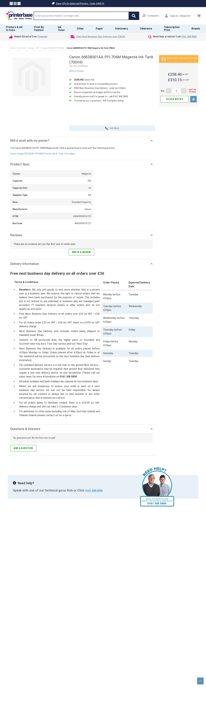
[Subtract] (168, 90)
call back (114, 128)
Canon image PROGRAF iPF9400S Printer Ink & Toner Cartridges (42, 153)
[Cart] (199, 16)
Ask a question (23, 448)
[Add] (183, 90)
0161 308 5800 (189, 37)
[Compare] (193, 99)
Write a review (76, 71)
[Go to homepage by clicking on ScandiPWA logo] (19, 16)
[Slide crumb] (11, 3)
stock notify (174, 99)
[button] (134, 16)
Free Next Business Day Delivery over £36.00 (100, 37)
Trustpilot (42, 37)
